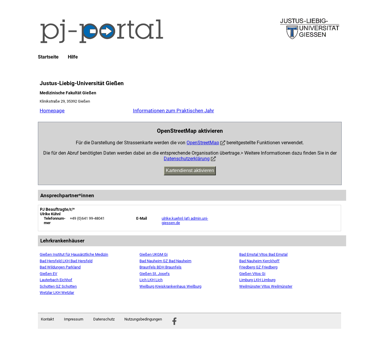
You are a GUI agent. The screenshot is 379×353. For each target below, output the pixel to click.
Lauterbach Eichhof (56, 280)
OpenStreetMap (203, 142)
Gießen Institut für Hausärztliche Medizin (74, 254)
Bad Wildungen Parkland (60, 267)
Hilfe (73, 57)
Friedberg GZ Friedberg (258, 267)
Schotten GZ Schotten (58, 286)
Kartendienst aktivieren (190, 170)
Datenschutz (104, 319)
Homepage (52, 111)
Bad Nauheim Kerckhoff (259, 261)
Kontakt (47, 319)
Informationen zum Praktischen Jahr (173, 111)
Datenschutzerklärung (187, 158)
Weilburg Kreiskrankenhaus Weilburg (170, 286)
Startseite (48, 57)
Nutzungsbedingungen (143, 319)
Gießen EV (48, 273)
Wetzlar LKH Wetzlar (57, 292)
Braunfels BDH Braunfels (160, 267)
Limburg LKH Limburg (257, 280)
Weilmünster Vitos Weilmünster (265, 286)
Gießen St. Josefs (154, 273)
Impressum (73, 319)
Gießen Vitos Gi (252, 273)
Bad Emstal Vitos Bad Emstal (263, 254)
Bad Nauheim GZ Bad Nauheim (165, 261)
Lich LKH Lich (151, 280)
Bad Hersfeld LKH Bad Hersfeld (66, 261)
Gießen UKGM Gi (153, 254)
